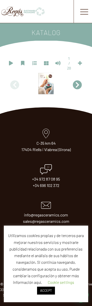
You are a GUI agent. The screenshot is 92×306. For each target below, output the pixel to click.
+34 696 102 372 (46, 185)
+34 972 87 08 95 (46, 179)
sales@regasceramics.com (46, 221)
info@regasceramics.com (46, 214)
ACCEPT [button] (46, 290)
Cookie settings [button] (61, 282)
